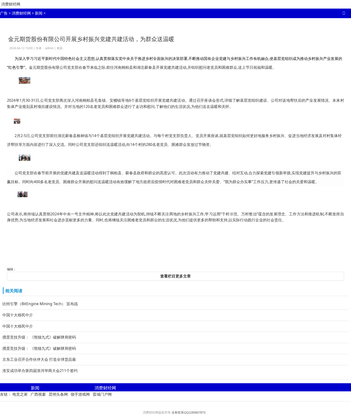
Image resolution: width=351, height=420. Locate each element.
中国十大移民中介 (17, 315)
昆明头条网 (58, 394)
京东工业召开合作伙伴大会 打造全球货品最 (39, 359)
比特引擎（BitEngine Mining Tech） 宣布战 (40, 303)
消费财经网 (10, 4)
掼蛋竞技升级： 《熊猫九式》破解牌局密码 (39, 337)
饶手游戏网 (80, 394)
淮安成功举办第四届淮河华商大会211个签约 (40, 370)
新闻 (39, 13)
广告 (4, 13)
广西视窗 (38, 394)
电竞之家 (20, 394)
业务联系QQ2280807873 (188, 412)
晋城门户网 (102, 394)
